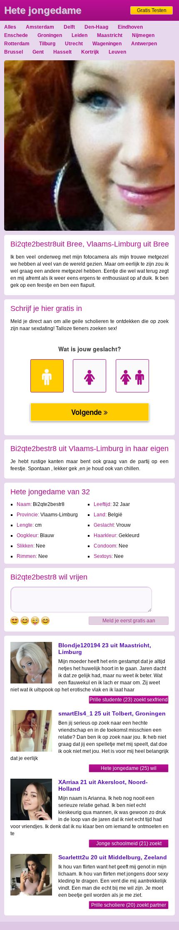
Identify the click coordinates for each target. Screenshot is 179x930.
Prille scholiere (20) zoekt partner (128, 905)
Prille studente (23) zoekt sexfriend (129, 700)
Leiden (79, 35)
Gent (38, 52)
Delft (69, 27)
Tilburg (47, 44)
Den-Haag (96, 27)
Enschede (16, 35)
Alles (10, 27)
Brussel (13, 52)
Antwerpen (144, 44)
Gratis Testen (152, 10)
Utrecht (74, 44)
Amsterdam (40, 27)
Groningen (49, 35)
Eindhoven (130, 27)
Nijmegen (143, 35)
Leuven (117, 52)
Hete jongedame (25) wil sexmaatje (129, 768)
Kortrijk (90, 52)
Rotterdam (17, 44)
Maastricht (109, 35)
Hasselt (62, 52)
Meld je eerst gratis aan (128, 621)
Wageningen (107, 44)
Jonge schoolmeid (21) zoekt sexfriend (129, 844)
